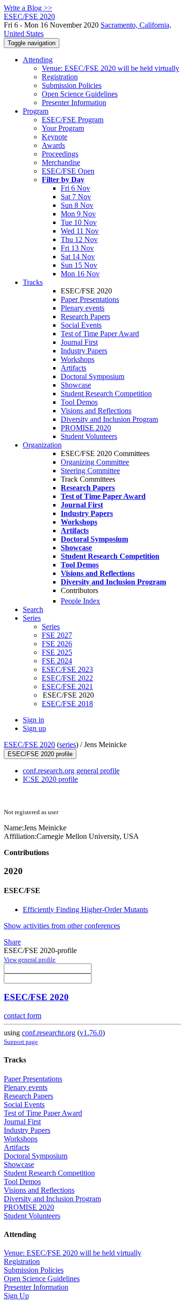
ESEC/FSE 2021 (67, 686)
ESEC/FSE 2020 (29, 744)
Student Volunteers (89, 436)
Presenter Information (74, 102)
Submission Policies (72, 85)
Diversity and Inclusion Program (109, 419)
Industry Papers (84, 351)
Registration (60, 77)
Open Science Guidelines (80, 94)
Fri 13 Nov (77, 248)
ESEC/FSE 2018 (67, 704)
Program (35, 111)
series (67, 744)
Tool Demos (79, 402)
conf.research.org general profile (71, 771)
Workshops (77, 359)
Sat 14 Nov (78, 257)
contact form (22, 1016)
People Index (80, 601)
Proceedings (60, 154)
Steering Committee (90, 471)
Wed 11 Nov (80, 231)
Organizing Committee (95, 462)
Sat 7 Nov (76, 197)
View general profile (30, 959)
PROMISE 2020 (86, 428)
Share (12, 942)
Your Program (63, 128)
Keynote (54, 137)
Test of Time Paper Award (100, 334)
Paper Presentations (90, 299)
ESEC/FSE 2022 (67, 678)
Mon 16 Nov (80, 274)
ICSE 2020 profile (50, 779)
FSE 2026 (57, 644)
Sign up (34, 728)
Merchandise (61, 162)
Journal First (79, 342)
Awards (53, 145)
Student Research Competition (106, 393)
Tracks (33, 282)
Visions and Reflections (96, 411)
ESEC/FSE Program (72, 120)
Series (51, 627)
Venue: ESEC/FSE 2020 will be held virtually (110, 68)
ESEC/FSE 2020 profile (40, 754)
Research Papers (85, 316)
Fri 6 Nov (75, 188)
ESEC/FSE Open (68, 171)
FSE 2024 (57, 661)
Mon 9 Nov (78, 214)
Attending (38, 60)
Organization (42, 445)
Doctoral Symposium (92, 376)
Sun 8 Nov (77, 205)
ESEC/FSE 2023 (67, 669)
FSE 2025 (57, 652)
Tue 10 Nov (79, 222)
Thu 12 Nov (79, 239)
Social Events (81, 325)
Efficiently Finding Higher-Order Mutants (85, 909)
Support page (21, 1041)
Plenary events (82, 308)
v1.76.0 (91, 1033)
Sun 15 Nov (79, 265)
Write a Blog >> (28, 8)
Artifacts (73, 368)
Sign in (33, 720)
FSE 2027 (57, 635)
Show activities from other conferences (62, 926)
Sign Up (16, 1296)
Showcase (76, 385)
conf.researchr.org (48, 1033)
